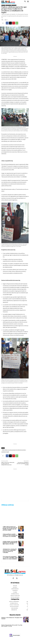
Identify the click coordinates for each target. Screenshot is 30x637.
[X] (10, 23)
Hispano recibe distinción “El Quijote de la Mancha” (11, 618)
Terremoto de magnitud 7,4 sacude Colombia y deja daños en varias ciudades (10, 558)
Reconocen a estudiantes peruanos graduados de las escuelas (23, 463)
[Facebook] (7, 23)
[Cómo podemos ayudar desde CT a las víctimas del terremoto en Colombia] (21, 536)
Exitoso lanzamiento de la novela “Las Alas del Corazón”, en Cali (11, 625)
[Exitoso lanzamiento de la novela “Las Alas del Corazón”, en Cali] (26, 627)
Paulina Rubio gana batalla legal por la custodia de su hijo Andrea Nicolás (10, 543)
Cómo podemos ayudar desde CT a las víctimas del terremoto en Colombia (10, 535)
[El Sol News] (8, 2)
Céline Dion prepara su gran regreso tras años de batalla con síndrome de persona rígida (10, 528)
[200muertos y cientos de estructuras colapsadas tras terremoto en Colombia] (21, 551)
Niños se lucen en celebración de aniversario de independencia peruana (7, 463)
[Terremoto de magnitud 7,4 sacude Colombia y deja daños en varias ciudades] (21, 558)
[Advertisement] (15, 485)
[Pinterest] (13, 23)
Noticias (3, 5)
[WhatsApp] (16, 23)
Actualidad (14, 5)
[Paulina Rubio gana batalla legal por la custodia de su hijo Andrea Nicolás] (21, 543)
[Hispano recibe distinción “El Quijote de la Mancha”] (26, 619)
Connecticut (8, 5)
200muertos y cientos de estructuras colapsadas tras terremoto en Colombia (10, 550)
